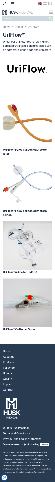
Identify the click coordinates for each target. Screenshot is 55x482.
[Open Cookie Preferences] (4, 478)
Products (8, 362)
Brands (19, 27)
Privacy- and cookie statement (22, 439)
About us (8, 356)
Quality (7, 378)
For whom (9, 367)
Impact (7, 384)
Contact (8, 389)
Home (6, 27)
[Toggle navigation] (51, 12)
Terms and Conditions (16, 433)
